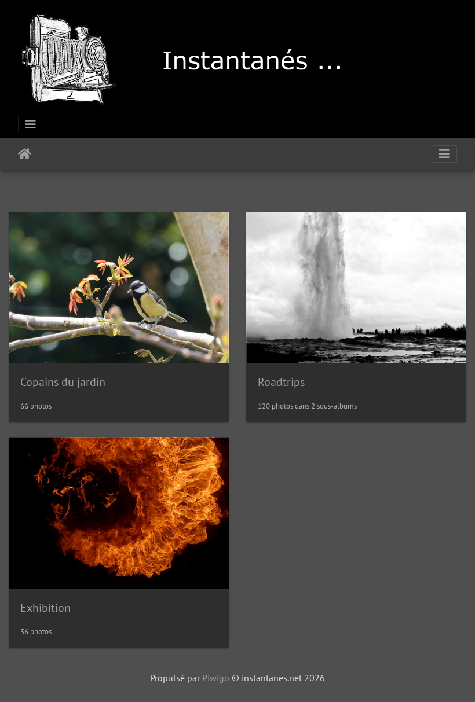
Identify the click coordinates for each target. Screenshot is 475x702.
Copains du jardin (62, 381)
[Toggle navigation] (30, 124)
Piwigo (215, 677)
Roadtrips (281, 381)
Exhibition (45, 607)
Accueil (24, 154)
